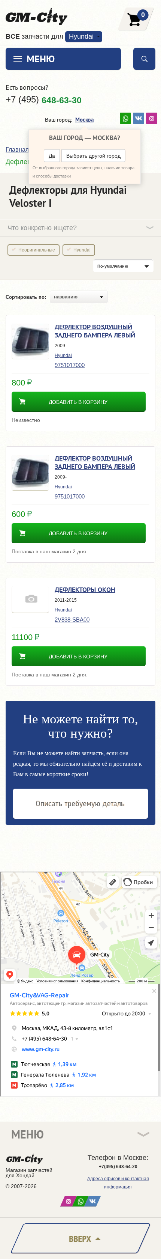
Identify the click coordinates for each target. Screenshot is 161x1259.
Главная (17, 149)
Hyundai (82, 250)
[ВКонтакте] (138, 118)
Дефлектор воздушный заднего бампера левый (95, 330)
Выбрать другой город (93, 156)
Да (52, 156)
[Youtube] (125, 118)
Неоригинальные (36, 250)
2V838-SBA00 (72, 619)
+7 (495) (44, 99)
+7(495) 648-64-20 (118, 1166)
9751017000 (70, 365)
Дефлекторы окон (85, 589)
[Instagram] (151, 118)
